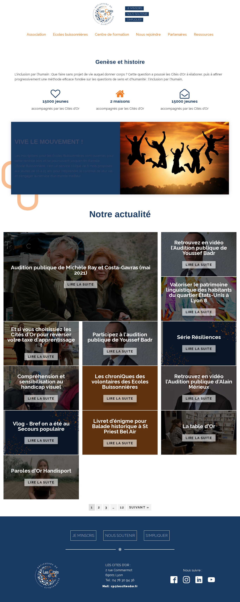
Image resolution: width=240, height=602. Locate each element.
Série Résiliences (199, 337)
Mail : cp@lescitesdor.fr (120, 586)
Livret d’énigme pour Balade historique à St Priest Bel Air (120, 426)
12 (122, 507)
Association (36, 34)
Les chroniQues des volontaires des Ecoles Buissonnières (120, 382)
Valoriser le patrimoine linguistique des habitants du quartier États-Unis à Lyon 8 (199, 292)
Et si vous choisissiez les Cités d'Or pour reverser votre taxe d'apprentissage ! (41, 337)
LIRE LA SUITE (80, 284)
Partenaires (177, 34)
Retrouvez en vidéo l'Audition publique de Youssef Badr (199, 248)
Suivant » (139, 507)
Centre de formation (112, 34)
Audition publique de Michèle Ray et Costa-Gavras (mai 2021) (80, 270)
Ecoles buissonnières (70, 34)
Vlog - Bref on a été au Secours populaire (41, 426)
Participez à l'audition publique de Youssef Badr (120, 337)
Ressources (203, 34)
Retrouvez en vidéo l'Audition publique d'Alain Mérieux (199, 382)
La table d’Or (199, 426)
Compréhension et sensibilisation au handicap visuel (41, 382)
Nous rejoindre (148, 34)
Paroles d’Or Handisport (41, 470)
